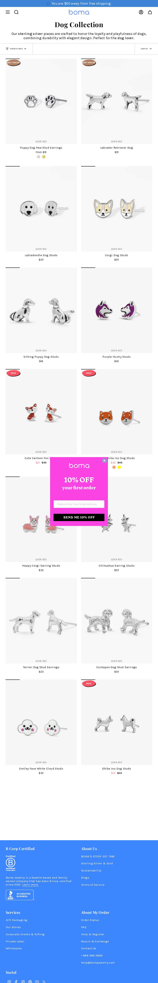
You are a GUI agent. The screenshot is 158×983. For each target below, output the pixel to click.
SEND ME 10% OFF (79, 517)
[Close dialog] (104, 460)
